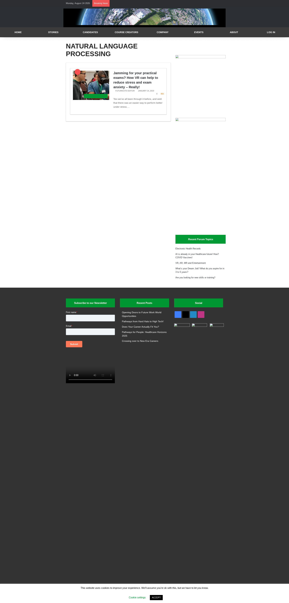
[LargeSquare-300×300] (200, 57)
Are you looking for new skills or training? (195, 277)
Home (18, 32)
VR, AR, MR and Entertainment (190, 263)
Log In (271, 32)
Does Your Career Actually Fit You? (140, 327)
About (234, 32)
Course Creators (126, 32)
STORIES (53, 32)
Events (198, 32)
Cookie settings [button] (137, 597)
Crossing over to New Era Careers (140, 341)
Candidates (90, 32)
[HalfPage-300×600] (200, 120)
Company (162, 32)
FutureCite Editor (125, 91)
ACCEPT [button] (156, 597)
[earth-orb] (144, 24)
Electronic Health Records (188, 248)
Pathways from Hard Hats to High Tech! (143, 321)
